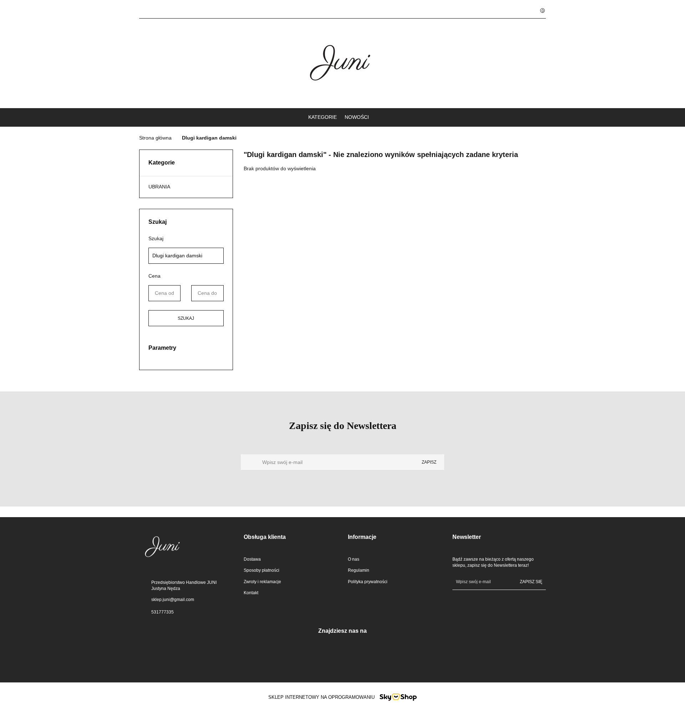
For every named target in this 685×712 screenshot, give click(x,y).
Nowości (357, 117)
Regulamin (358, 570)
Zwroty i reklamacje (262, 581)
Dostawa (252, 559)
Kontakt (251, 592)
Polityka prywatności (367, 581)
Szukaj (186, 318)
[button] (291, 537)
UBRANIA (159, 187)
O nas (353, 559)
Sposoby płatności (261, 570)
